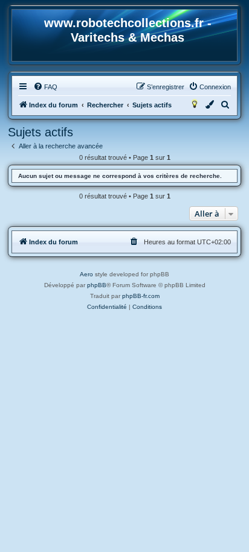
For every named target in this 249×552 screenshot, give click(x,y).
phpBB (96, 285)
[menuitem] (45, 87)
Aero (86, 274)
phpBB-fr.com (141, 296)
